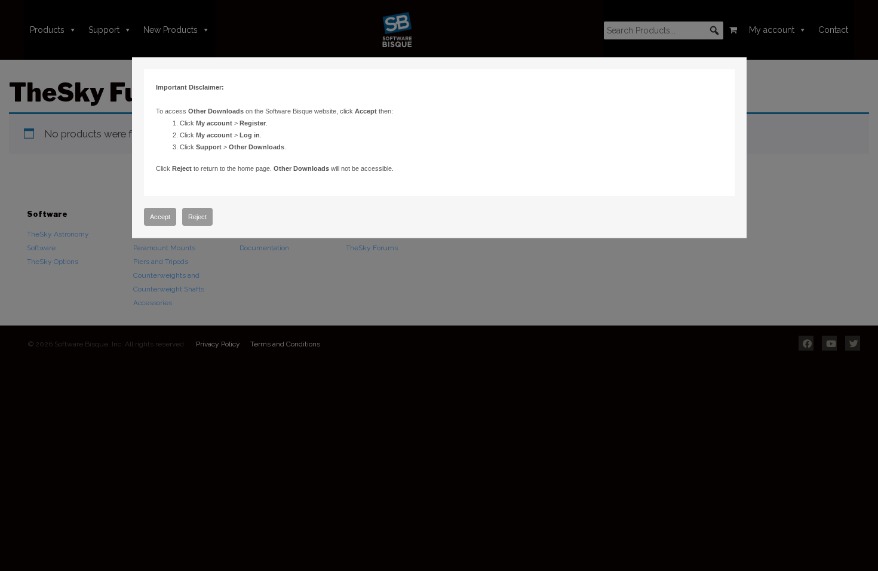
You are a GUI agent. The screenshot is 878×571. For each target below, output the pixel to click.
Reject (197, 216)
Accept (160, 216)
